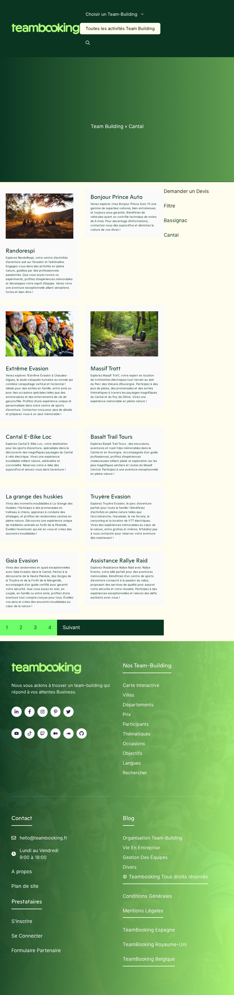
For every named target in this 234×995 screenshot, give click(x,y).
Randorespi (20, 251)
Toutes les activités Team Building (120, 28)
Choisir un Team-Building (111, 14)
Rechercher (135, 772)
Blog (128, 818)
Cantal (171, 235)
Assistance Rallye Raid (119, 561)
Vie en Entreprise (141, 847)
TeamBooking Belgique (149, 959)
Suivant (71, 627)
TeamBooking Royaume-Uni (155, 944)
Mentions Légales (143, 911)
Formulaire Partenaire (36, 950)
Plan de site (25, 886)
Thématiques (136, 734)
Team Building (107, 126)
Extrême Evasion (27, 368)
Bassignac (175, 220)
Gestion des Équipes (145, 857)
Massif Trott (105, 368)
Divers (129, 867)
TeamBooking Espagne (149, 930)
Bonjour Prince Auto (116, 197)
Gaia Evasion (22, 561)
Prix (127, 714)
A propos (21, 871)
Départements (138, 704)
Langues (132, 763)
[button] (88, 42)
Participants (136, 724)
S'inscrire (21, 921)
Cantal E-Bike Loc (28, 437)
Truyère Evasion (110, 496)
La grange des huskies (34, 496)
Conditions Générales (147, 896)
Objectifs (132, 753)
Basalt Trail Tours (111, 437)
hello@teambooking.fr (43, 838)
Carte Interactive (141, 685)
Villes (128, 695)
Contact (21, 818)
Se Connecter (27, 936)
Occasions (134, 743)
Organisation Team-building (152, 838)
